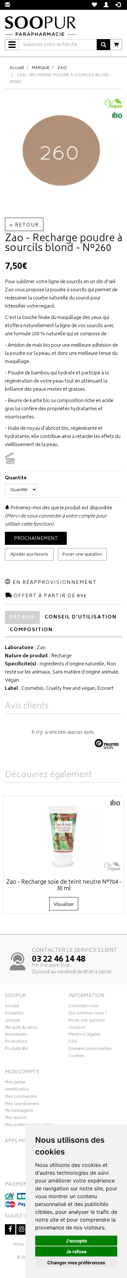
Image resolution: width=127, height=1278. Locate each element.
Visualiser (63, 905)
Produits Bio (16, 1050)
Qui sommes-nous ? (87, 1014)
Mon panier (15, 1083)
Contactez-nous (83, 1007)
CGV (73, 1042)
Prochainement (36, 539)
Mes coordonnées (22, 1105)
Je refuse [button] (76, 1251)
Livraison (76, 1028)
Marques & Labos (21, 1028)
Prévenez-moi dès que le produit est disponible (60, 508)
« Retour (24, 225)
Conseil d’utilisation (81, 617)
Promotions (16, 1042)
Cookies (76, 1057)
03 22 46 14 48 (58, 959)
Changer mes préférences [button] (76, 1262)
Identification (17, 1090)
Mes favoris (16, 1119)
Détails (22, 617)
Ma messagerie (19, 1111)
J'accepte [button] (76, 1240)
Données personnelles (90, 1050)
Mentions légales (84, 1035)
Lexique (12, 1021)
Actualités (14, 1014)
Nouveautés (16, 1035)
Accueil (17, 68)
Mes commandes (21, 1097)
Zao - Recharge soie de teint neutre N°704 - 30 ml (63, 886)
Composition (31, 630)
